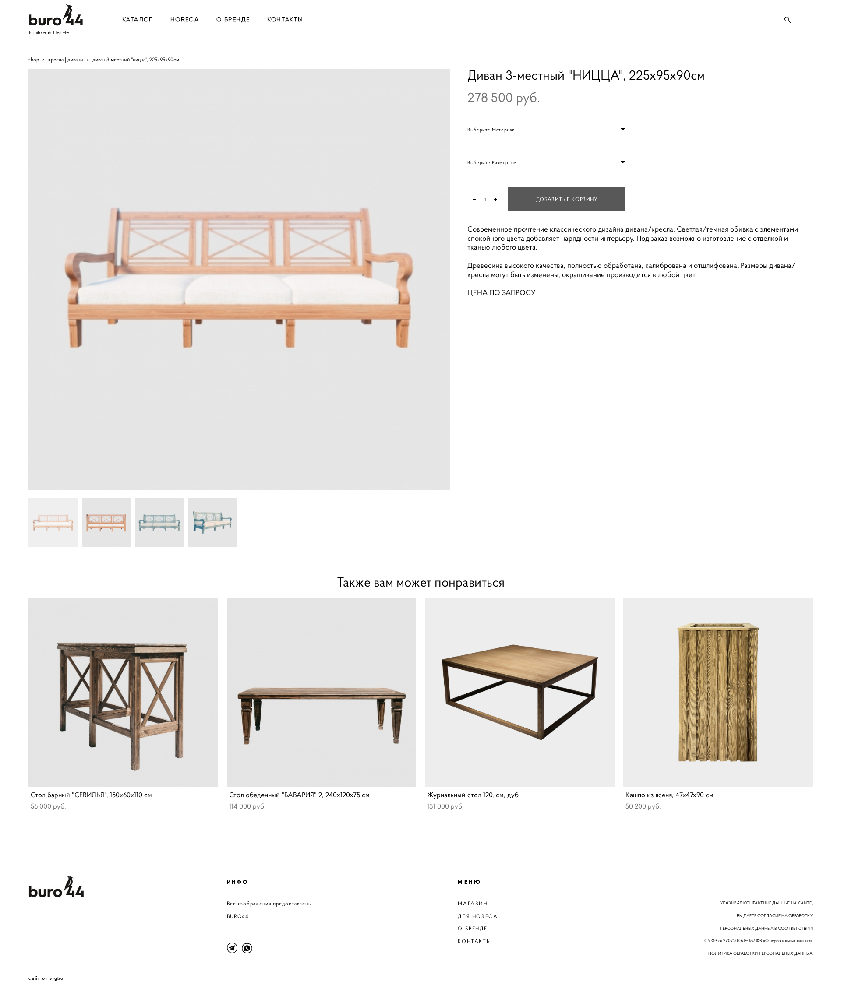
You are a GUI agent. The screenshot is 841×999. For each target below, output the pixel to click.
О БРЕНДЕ (233, 19)
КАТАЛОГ (137, 19)
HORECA (184, 19)
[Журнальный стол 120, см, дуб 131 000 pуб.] (520, 692)
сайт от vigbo (46, 978)
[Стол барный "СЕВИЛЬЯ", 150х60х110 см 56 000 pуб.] (123, 692)
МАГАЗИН (473, 903)
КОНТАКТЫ (285, 19)
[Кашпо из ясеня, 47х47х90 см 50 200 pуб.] (718, 692)
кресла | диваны (65, 59)
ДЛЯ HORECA (478, 916)
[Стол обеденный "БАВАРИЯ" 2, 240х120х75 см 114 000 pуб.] (322, 692)
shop (33, 59)
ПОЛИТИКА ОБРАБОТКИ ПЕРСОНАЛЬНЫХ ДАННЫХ (760, 953)
